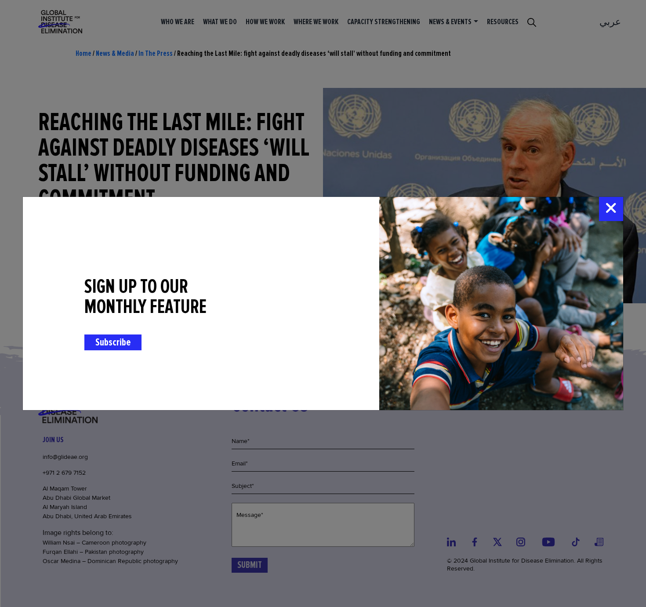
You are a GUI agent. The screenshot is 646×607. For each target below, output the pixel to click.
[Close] (611, 209)
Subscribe (113, 342)
